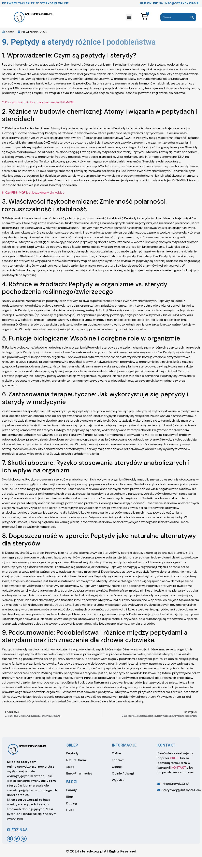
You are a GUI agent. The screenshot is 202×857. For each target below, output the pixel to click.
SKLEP (174, 758)
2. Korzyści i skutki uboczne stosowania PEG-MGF (38, 102)
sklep (72, 745)
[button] (129, 17)
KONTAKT (178, 767)
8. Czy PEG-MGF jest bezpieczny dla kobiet (33, 192)
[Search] (192, 17)
